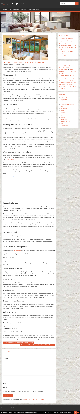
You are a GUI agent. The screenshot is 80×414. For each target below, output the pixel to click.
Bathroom (63, 101)
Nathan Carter (64, 75)
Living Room (64, 119)
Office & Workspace (65, 121)
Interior (62, 114)
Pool (62, 123)
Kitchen (62, 116)
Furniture (63, 112)
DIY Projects (21, 64)
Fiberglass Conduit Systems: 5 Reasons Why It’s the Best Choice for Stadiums (37, 345)
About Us (5, 9)
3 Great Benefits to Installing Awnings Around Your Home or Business (19, 343)
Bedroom (63, 103)
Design (17, 64)
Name (5, 379)
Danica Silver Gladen (8, 64)
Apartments (64, 97)
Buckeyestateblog (16, 4)
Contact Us (23, 9)
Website (5, 387)
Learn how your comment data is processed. (33, 399)
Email (5, 383)
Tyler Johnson (64, 69)
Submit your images (34, 9)
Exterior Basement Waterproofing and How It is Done (67, 71)
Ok (75, 412)
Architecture (64, 99)
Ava (62, 66)
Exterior (63, 110)
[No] (78, 412)
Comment (6, 358)
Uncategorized (64, 125)
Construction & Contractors (67, 104)
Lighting (63, 117)
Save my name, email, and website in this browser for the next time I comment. (24, 391)
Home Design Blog (14, 9)
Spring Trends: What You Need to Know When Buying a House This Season (67, 47)
